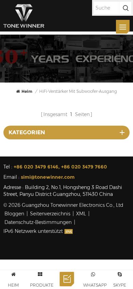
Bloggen (14, 214)
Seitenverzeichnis (50, 214)
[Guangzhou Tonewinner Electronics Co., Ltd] (23, 15)
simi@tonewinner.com (48, 177)
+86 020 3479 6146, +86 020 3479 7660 (60, 167)
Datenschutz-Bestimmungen (38, 222)
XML (81, 214)
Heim (26, 91)
